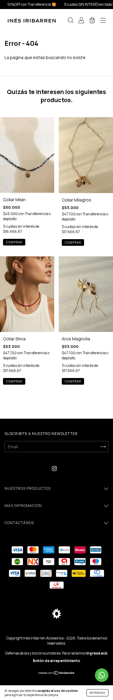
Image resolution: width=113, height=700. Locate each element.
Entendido (97, 692)
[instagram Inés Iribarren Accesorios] (54, 468)
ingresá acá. (97, 653)
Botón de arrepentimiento (56, 660)
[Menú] (103, 20)
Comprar (14, 242)
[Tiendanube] (56, 673)
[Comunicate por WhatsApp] (101, 675)
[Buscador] (70, 20)
